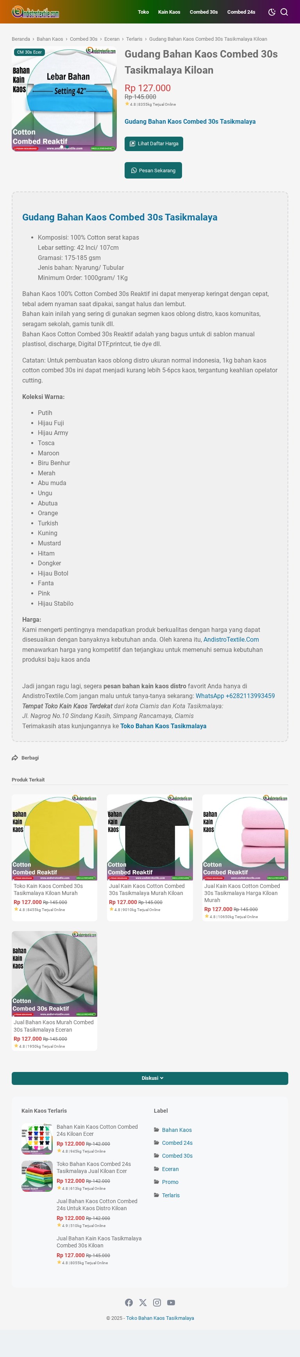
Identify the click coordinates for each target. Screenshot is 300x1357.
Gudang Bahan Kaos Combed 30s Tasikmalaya (190, 121)
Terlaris (171, 1195)
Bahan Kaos (177, 1130)
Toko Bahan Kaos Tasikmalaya (163, 726)
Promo (170, 1182)
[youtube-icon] (171, 1303)
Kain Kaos (169, 12)
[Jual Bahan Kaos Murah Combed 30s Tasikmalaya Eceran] (54, 974)
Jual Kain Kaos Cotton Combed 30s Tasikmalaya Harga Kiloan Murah (242, 893)
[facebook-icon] (129, 1303)
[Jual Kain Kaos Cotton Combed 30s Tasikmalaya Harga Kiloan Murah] (245, 837)
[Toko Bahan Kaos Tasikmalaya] (35, 11)
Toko (143, 12)
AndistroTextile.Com (231, 639)
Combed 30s (204, 12)
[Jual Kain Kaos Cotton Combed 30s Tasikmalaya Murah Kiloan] (150, 837)
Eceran (170, 1169)
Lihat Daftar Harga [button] (158, 143)
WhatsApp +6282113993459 (235, 696)
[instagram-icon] (157, 1303)
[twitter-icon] (143, 1303)
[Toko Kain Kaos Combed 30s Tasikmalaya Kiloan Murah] (54, 837)
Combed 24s (241, 12)
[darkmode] (272, 11)
